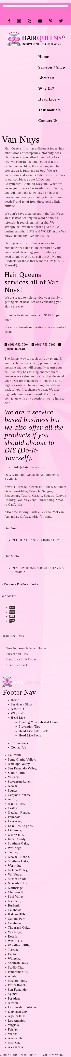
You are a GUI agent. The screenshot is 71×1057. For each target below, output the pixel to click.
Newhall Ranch (18, 812)
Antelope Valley (19, 763)
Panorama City (18, 971)
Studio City (15, 967)
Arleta (12, 976)
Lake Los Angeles (20, 826)
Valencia (14, 777)
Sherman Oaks (18, 963)
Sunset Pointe (17, 879)
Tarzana (13, 949)
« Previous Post (12, 584)
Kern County (16, 839)
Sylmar (12, 994)
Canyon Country (19, 795)
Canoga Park (16, 918)
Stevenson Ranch (20, 781)
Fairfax (13, 1029)
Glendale (14, 901)
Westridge (14, 848)
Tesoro (12, 852)
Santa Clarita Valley (21, 759)
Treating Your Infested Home (26, 648)
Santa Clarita (16, 772)
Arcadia (13, 1002)
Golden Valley (17, 870)
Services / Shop (51, 67)
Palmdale (14, 817)
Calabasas (14, 910)
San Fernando (17, 989)
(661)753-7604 (18, 344)
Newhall (13, 786)
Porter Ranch (17, 985)
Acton (12, 799)
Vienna (13, 1033)
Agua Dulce (16, 803)
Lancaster (14, 821)
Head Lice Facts (17, 665)
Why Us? (46, 88)
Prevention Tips (17, 653)
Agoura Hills (17, 1016)
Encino (13, 954)
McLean (13, 1042)
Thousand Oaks (18, 927)
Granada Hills (17, 883)
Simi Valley (15, 896)
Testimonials (49, 110)
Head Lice (47, 99)
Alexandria (15, 1047)
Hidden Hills (16, 914)
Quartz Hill (15, 834)
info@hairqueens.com (29, 467)
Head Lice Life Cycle (21, 659)
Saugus (13, 790)
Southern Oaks (18, 843)
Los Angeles (16, 1020)
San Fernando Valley (22, 768)
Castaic (13, 808)
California (14, 755)
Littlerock (14, 830)
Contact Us (48, 120)
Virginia (13, 1025)
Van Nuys (14, 932)
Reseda (13, 936)
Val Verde (14, 874)
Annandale (15, 1038)
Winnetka (14, 958)
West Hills (15, 940)
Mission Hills (17, 980)
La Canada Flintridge (22, 1007)
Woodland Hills (18, 945)
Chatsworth (15, 892)
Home (43, 56)
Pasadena (14, 998)
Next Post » (31, 584)
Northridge (15, 888)
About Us (46, 78)
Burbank (14, 905)
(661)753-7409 (45, 344)
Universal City (18, 1011)
